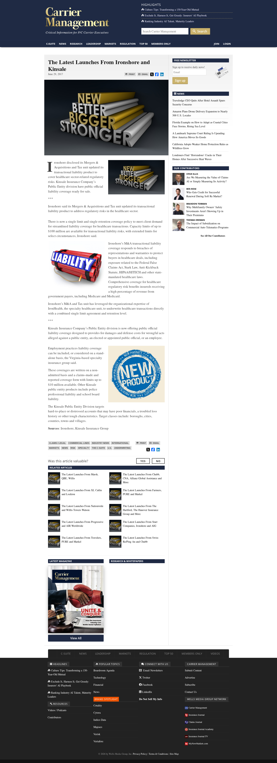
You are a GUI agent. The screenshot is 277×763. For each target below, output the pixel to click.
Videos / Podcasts (57, 710)
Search (202, 31)
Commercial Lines (78, 443)
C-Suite (50, 43)
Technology (99, 677)
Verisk (96, 734)
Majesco (97, 727)
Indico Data (99, 720)
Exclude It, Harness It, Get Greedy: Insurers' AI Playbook (176, 15)
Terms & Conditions (158, 753)
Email (144, 74)
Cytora (97, 712)
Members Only (161, 43)
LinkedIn (146, 692)
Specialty (83, 448)
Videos (215, 653)
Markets (110, 43)
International (120, 443)
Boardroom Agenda (103, 670)
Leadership (93, 43)
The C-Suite (98, 448)
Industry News (100, 443)
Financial (98, 684)
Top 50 (143, 43)
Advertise (190, 677)
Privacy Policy (140, 753)
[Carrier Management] (90, 18)
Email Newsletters (152, 670)
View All (75, 638)
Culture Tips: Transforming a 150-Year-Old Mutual (172, 9)
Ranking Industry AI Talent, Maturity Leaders (169, 21)
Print (131, 74)
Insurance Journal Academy (201, 729)
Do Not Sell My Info (150, 699)
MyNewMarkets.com (198, 743)
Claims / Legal (57, 443)
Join (216, 43)
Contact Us (191, 692)
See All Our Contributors (213, 235)
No (158, 461)
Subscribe (190, 684)
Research (76, 43)
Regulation (128, 43)
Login (227, 43)
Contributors (54, 717)
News (62, 43)
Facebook (147, 684)
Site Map (174, 753)
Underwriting (122, 448)
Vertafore (98, 741)
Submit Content (193, 670)
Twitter (146, 677)
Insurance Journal (196, 714)
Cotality (97, 705)
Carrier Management (198, 707)
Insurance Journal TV (198, 736)
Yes (143, 461)
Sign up (180, 80)
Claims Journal (195, 721)
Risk (72, 448)
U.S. (110, 448)
